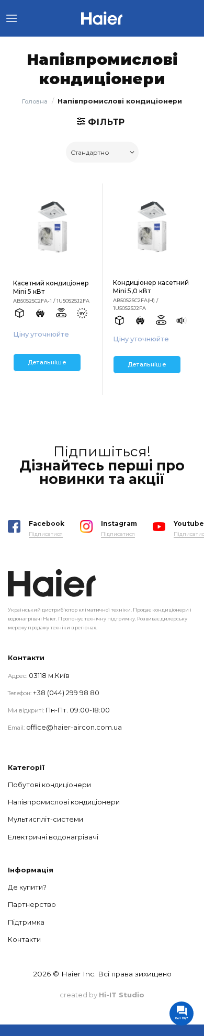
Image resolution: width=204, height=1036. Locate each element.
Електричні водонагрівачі (53, 837)
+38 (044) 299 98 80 (66, 693)
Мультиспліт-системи (45, 819)
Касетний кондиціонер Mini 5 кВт (51, 287)
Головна (35, 101)
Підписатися (46, 534)
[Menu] (11, 18)
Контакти (24, 939)
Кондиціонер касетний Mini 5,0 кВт (151, 287)
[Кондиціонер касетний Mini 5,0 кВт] (152, 227)
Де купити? (27, 887)
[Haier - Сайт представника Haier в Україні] (102, 18)
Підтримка (26, 922)
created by (102, 995)
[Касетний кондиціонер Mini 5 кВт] (52, 227)
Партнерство (32, 904)
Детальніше (47, 362)
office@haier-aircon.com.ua (74, 727)
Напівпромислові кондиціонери (64, 802)
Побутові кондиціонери (49, 785)
